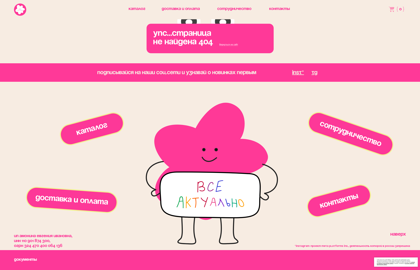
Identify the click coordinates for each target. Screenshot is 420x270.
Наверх (398, 234)
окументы (25, 259)
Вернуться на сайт (228, 44)
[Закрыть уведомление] (416, 259)
